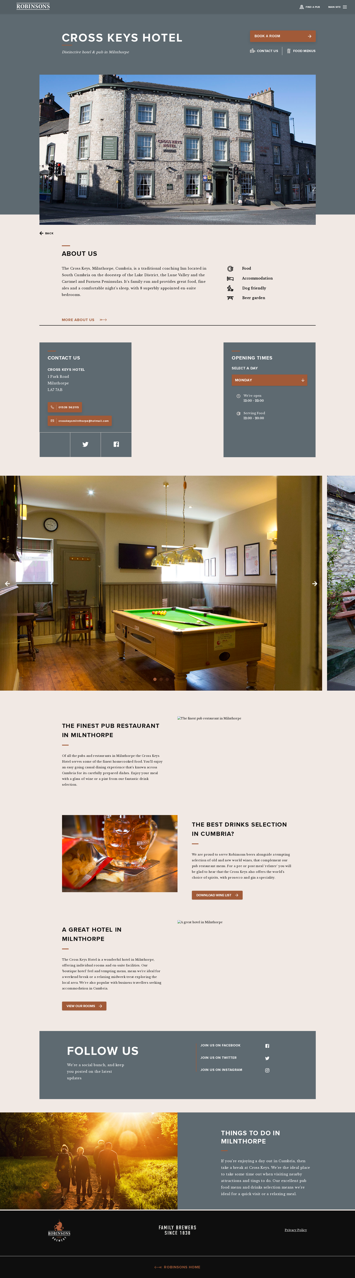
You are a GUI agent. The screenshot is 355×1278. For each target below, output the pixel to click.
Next (314, 583)
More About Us (78, 320)
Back (49, 233)
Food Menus (304, 51)
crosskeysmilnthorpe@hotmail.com (84, 421)
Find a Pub (313, 7)
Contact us (267, 51)
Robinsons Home (182, 1267)
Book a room (267, 36)
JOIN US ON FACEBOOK (221, 1045)
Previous (7, 583)
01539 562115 (69, 407)
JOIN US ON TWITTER (219, 1057)
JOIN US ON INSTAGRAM (221, 1069)
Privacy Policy (296, 1230)
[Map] (177, 399)
